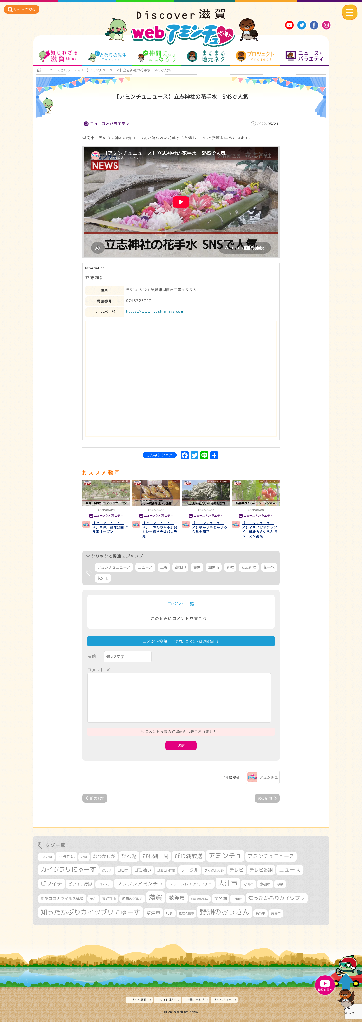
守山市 (248, 884)
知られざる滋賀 (58, 56)
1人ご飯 (46, 857)
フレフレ (104, 884)
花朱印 (102, 578)
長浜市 (260, 913)
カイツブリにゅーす (68, 869)
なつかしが (104, 856)
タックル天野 (214, 870)
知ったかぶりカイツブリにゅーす (90, 912)
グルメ (107, 870)
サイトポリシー (224, 1000)
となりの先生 (107, 56)
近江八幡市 (186, 913)
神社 (230, 567)
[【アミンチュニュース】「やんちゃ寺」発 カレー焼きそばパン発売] (156, 493)
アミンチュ (269, 777)
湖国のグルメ (132, 898)
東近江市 (109, 898)
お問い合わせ (195, 1000)
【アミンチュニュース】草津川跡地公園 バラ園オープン (110, 527)
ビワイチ (51, 883)
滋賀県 (176, 898)
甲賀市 (237, 899)
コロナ (123, 870)
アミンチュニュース (114, 567)
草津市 (153, 913)
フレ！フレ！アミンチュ (190, 884)
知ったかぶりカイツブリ (276, 898)
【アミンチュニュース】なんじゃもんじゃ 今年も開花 (211, 527)
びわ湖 (129, 856)
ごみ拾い (66, 856)
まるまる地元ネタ (206, 56)
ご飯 (84, 857)
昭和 (93, 899)
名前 (91, 656)
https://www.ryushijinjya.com (154, 311)
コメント (99, 670)
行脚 (169, 913)
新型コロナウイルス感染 (62, 898)
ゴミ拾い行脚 (166, 870)
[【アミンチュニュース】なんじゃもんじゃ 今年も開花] (206, 493)
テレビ (237, 870)
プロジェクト (255, 56)
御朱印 (180, 567)
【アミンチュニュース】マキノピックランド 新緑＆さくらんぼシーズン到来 (259, 529)
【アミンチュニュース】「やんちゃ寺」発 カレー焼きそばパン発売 (161, 529)
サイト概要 (139, 1000)
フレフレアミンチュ (139, 883)
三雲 (163, 567)
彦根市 (265, 884)
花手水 (269, 567)
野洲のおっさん (225, 912)
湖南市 (213, 567)
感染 (280, 884)
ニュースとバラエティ (304, 56)
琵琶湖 (220, 898)
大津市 (227, 883)
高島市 (276, 913)
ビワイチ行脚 (80, 884)
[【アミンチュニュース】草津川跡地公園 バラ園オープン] (106, 493)
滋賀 (155, 897)
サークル (189, 870)
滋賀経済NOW (199, 899)
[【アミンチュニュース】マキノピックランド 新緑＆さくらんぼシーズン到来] (256, 493)
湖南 (197, 567)
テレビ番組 (261, 870)
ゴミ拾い (142, 870)
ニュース (145, 567)
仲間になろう (156, 56)
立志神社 (248, 567)
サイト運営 (167, 1000)
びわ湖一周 (155, 856)
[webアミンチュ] (181, 17)
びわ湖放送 (188, 856)
